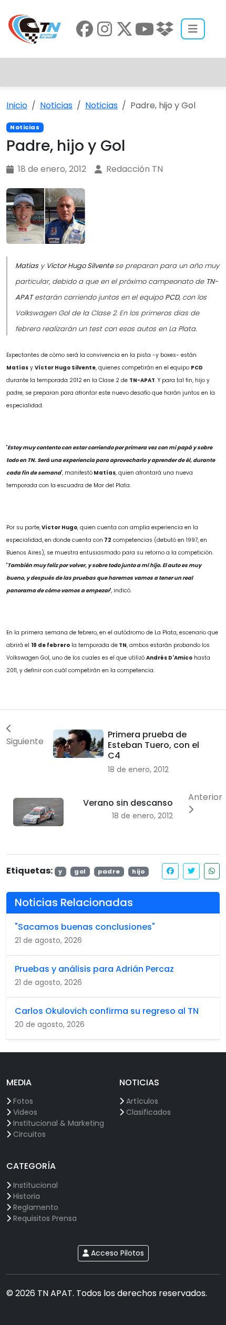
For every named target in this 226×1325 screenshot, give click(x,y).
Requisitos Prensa (45, 1218)
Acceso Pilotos (116, 1253)
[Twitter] (124, 29)
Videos (25, 1112)
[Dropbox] (164, 29)
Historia (26, 1196)
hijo (138, 871)
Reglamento (35, 1207)
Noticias (56, 105)
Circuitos (29, 1134)
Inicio (16, 105)
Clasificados (148, 1112)
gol (80, 871)
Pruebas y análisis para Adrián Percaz (94, 969)
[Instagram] (104, 29)
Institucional (35, 1185)
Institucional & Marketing (58, 1123)
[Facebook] (85, 29)
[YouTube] (144, 29)
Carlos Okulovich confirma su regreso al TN (107, 1011)
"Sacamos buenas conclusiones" (85, 927)
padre (109, 871)
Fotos (23, 1101)
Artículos (142, 1101)
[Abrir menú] (193, 28)
